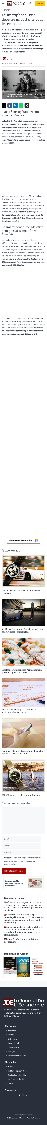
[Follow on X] (23, 1095)
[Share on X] (4, 105)
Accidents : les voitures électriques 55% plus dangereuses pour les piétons (23, 630)
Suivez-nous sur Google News (20, 540)
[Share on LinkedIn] (15, 105)
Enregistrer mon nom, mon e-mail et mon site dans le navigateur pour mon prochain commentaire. (22, 861)
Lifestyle (6, 10)
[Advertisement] (23, 170)
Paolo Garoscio (12, 60)
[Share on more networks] (27, 105)
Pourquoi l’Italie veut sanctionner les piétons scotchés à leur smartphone (23, 752)
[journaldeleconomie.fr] (16, 3)
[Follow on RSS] (26, 1095)
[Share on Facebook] (9, 105)
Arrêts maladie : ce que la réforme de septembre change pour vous (19, 710)
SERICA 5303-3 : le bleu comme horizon (21, 795)
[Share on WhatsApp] (21, 105)
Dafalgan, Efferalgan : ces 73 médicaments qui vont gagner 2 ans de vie (22, 671)
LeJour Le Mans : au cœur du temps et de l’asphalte (23, 940)
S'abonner (40, 3)
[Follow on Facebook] (19, 1095)
